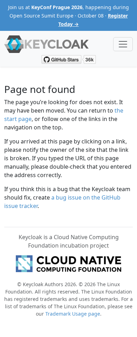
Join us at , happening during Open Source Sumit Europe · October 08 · (68, 15)
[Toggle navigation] (123, 44)
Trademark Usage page (72, 313)
